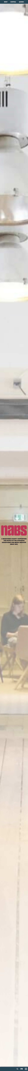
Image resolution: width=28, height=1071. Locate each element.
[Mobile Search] (17, 1069)
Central (13, 2)
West (5, 2)
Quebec (21, 2)
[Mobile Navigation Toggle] (26, 1069)
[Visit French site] (21, 1069)
